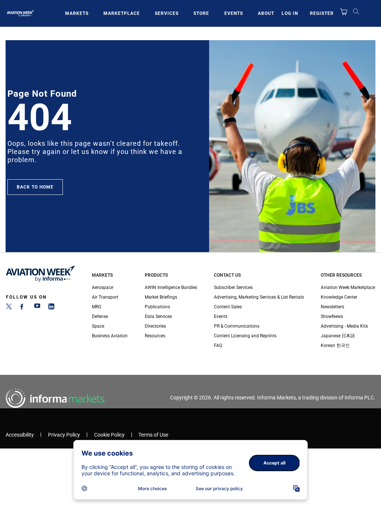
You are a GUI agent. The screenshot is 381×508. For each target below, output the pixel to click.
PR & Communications (236, 326)
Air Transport (105, 297)
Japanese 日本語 (338, 335)
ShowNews (332, 316)
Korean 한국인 (335, 345)
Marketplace (121, 13)
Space (98, 326)
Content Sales (228, 306)
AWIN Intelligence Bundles (171, 287)
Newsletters (332, 306)
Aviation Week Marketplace (348, 287)
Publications (157, 306)
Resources (155, 335)
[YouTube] (37, 308)
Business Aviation (110, 335)
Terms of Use (153, 435)
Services (167, 13)
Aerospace (102, 287)
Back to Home (35, 187)
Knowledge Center (339, 297)
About (266, 13)
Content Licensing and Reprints (245, 335)
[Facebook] (23, 308)
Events (233, 13)
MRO (96, 306)
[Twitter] (9, 308)
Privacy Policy (64, 435)
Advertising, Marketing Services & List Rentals (259, 297)
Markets (77, 13)
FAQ (218, 345)
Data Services (158, 316)
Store (201, 13)
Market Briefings (161, 297)
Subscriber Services (233, 287)
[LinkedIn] (51, 308)
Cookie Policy (109, 435)
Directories (155, 326)
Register (322, 13)
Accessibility (20, 435)
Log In (290, 13)
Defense (100, 316)
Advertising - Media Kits (344, 326)
